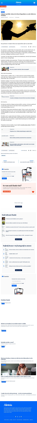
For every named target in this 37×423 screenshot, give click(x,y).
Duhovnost (2, 9)
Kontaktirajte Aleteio (26, 419)
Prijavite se (4, 178)
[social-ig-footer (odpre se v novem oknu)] (21, 416)
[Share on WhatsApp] (35, 46)
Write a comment (18, 206)
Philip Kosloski (11, 17)
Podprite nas (3, 6)
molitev (3, 303)
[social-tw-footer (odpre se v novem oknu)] (19, 416)
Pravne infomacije (19, 419)
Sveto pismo (4, 330)
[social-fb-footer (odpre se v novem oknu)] (17, 416)
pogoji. (13, 176)
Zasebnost (31, 419)
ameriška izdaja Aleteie (25, 125)
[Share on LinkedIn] (30, 46)
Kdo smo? (14, 419)
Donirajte (11, 419)
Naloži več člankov (18, 239)
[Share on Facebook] (28, 46)
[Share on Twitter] (32, 46)
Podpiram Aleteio (6, 191)
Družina (3, 346)
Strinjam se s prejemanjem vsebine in (8, 176)
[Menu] (8, 2)
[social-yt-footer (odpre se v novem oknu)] (15, 416)
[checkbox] (2, 176)
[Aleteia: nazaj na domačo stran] (18, 2)
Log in (21, 202)
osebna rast (3, 155)
